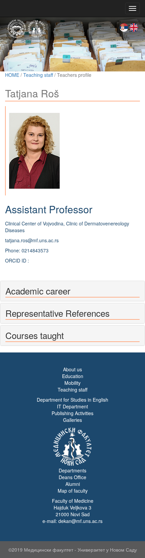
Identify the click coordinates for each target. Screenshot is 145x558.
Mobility (72, 382)
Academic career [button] (37, 290)
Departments (72, 470)
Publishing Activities (72, 413)
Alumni (72, 483)
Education (72, 376)
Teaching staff (38, 74)
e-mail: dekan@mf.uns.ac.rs (72, 521)
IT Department (72, 406)
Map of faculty (73, 490)
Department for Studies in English (72, 399)
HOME (12, 74)
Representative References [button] (57, 313)
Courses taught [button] (34, 335)
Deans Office (72, 477)
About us (72, 369)
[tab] (72, 291)
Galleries (72, 419)
